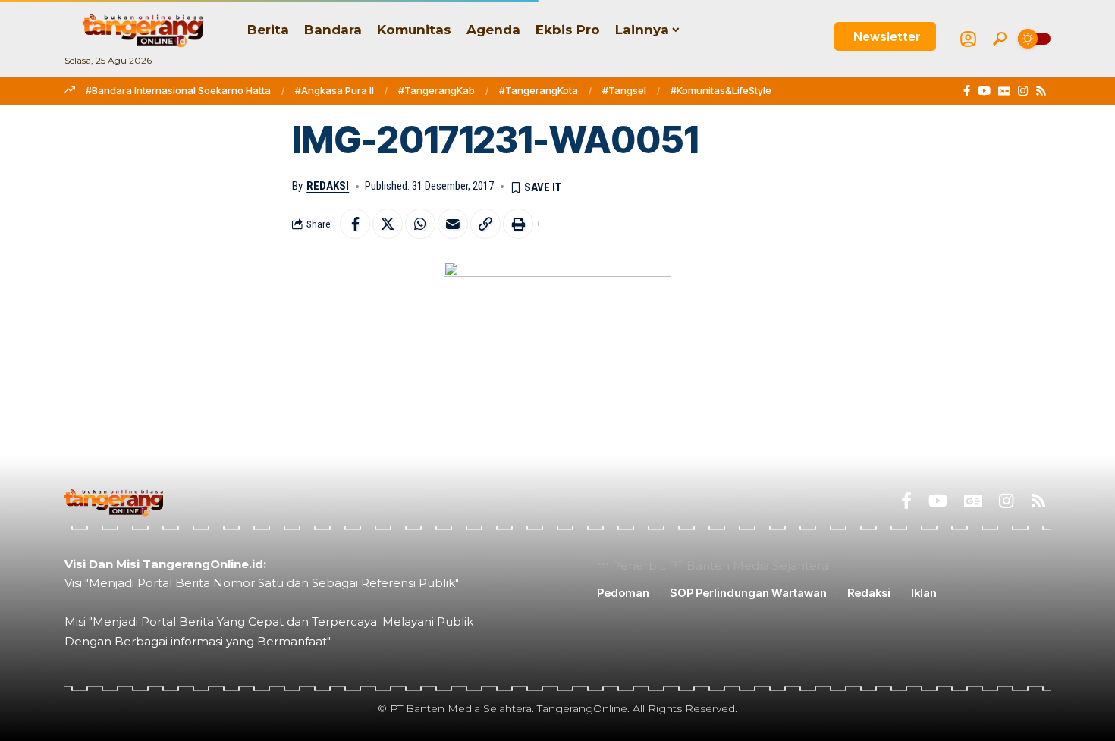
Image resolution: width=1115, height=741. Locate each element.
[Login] (968, 39)
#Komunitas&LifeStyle (721, 90)
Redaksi (327, 186)
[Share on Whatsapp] (420, 224)
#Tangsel (624, 90)
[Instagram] (1023, 91)
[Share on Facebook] (355, 224)
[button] (1000, 38)
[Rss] (1041, 91)
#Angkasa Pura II (334, 90)
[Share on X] (387, 224)
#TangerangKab (436, 90)
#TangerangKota (538, 90)
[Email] (453, 224)
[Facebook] (967, 91)
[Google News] (1004, 91)
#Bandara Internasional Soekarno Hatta (178, 90)
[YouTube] (984, 91)
